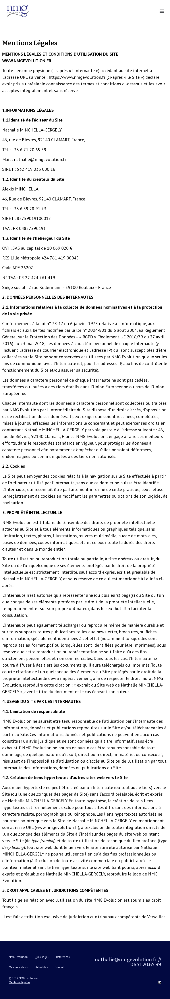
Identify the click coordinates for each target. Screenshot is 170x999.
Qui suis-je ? (42, 957)
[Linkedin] (159, 982)
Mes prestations (19, 967)
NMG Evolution (18, 957)
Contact (59, 967)
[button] (162, 11)
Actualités (41, 967)
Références (63, 957)
